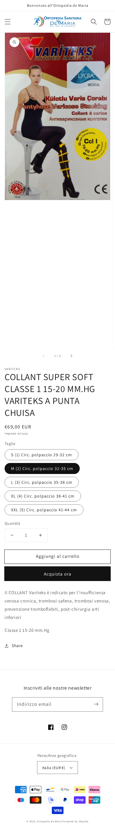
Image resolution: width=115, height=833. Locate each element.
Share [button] (17, 645)
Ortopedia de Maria (50, 821)
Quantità (12, 523)
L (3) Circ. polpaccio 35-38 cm (41, 482)
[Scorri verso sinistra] (44, 356)
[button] (7, 21)
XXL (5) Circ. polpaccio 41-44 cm (44, 510)
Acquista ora (57, 574)
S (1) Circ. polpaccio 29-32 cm (41, 454)
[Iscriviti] (96, 704)
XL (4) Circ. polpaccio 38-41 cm (43, 496)
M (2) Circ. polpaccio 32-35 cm (42, 468)
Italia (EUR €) (53, 767)
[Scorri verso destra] (71, 356)
